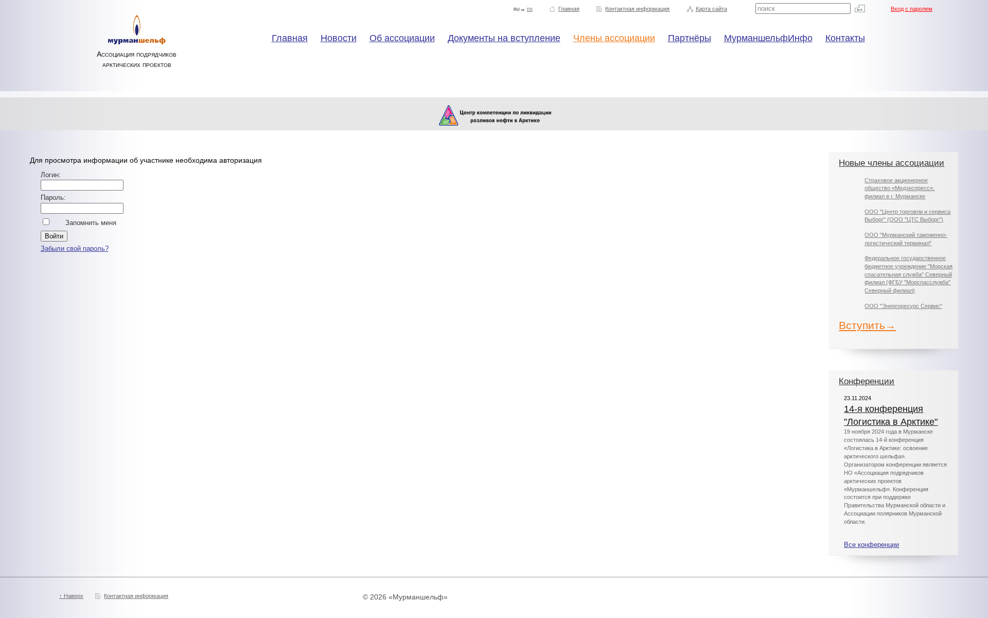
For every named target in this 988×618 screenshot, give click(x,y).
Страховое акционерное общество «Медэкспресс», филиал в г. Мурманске (899, 188)
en (530, 9)
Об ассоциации (402, 38)
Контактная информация (637, 9)
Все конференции (871, 544)
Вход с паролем (911, 9)
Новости (339, 38)
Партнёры (689, 38)
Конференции (866, 381)
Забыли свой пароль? (75, 248)
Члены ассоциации (614, 38)
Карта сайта (711, 9)
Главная (568, 9)
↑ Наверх (71, 596)
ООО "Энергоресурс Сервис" (903, 306)
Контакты (845, 38)
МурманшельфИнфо (768, 38)
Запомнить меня (90, 223)
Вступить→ (867, 325)
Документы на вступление (504, 38)
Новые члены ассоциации (891, 163)
